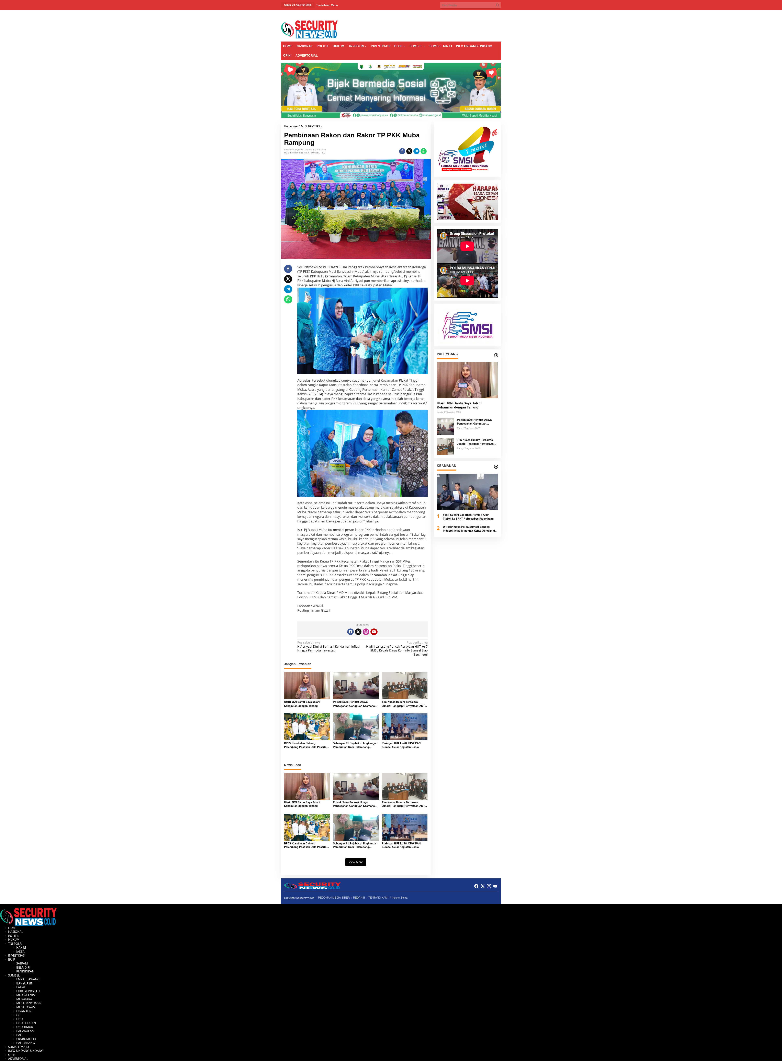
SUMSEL (315, 152)
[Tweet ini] (409, 151)
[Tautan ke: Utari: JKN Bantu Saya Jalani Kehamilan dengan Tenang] (467, 380)
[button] (497, 5)
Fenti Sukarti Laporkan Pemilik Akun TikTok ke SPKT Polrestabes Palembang (468, 516)
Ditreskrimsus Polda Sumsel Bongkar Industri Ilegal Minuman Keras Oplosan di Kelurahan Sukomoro (469, 529)
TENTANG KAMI (378, 897)
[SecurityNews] (309, 29)
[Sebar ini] (402, 151)
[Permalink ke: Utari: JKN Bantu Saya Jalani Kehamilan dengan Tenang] (307, 685)
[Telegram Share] (416, 151)
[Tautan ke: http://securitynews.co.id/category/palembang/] (496, 355)
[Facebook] (350, 631)
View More (356, 862)
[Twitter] (358, 631)
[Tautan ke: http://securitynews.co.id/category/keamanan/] (496, 466)
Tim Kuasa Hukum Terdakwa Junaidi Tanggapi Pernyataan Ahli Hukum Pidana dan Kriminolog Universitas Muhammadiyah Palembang (403, 704)
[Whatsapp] (424, 151)
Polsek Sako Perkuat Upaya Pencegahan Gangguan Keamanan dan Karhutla (354, 704)
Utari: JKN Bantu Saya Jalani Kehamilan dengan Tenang (302, 703)
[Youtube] (373, 631)
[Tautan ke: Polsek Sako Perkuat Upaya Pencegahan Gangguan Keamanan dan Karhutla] (445, 426)
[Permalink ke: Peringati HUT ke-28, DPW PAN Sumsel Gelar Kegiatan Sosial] (405, 726)
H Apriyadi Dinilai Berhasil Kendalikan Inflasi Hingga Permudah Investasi (328, 646)
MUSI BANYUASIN (293, 152)
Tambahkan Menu (327, 5)
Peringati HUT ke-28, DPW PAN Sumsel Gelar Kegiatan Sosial (401, 745)
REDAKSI (359, 897)
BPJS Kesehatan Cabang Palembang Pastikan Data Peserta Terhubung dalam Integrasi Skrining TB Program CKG (307, 745)
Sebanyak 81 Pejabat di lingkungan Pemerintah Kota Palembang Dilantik (355, 745)
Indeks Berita (399, 897)
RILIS (307, 152)
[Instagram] (366, 631)
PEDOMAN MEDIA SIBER (334, 897)
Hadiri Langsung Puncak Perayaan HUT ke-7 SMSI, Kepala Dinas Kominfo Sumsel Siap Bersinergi (396, 648)
